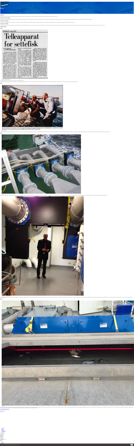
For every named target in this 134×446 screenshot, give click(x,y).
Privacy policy (3, 428)
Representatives (3, 430)
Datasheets (1, 12)
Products (1, 1)
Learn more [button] (18, 444)
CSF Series (7, 9)
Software (12, 9)
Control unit (9, 9)
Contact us (8, 1)
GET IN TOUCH (2, 409)
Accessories (14, 9)
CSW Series (4, 9)
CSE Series (1, 9)
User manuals (4, 12)
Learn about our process (7, 409)
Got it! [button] (132, 444)
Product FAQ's (17, 9)
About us (3, 1)
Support (2, 429)
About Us (1, 10)
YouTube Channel (4, 431)
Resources (5, 1)
